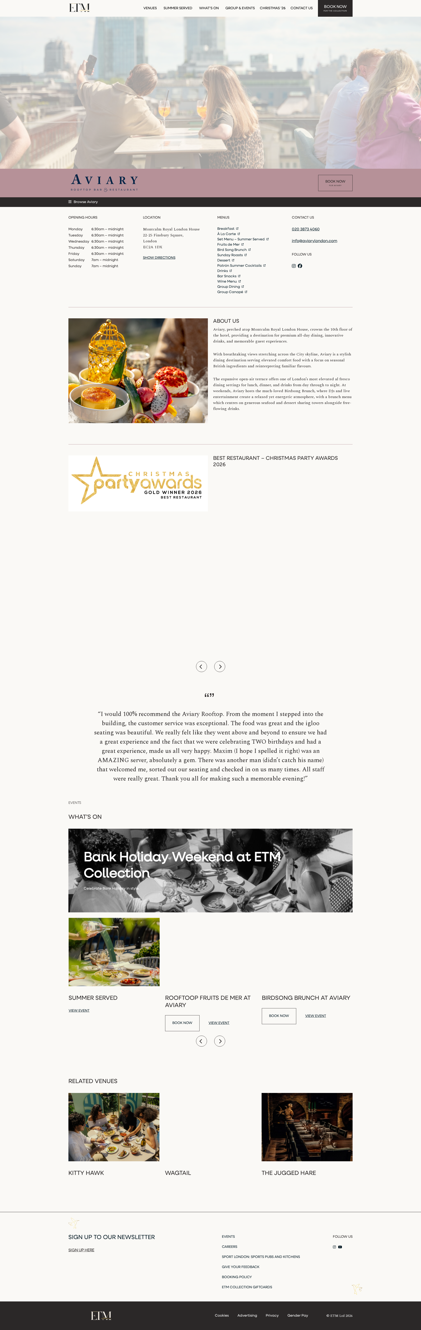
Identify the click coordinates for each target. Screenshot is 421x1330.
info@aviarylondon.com (314, 241)
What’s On (209, 8)
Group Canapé (230, 292)
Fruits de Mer (229, 244)
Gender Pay (297, 1315)
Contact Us (302, 8)
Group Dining (229, 287)
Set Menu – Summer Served (241, 239)
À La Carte (227, 234)
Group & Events (240, 8)
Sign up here (81, 1250)
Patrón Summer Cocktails (239, 266)
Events (228, 1237)
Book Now (335, 8)
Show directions (159, 258)
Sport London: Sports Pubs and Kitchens (261, 1257)
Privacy (272, 1315)
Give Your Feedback (240, 1267)
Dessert (224, 260)
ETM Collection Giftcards (247, 1287)
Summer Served (178, 8)
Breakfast (226, 229)
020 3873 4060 (306, 230)
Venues (150, 8)
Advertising (247, 1315)
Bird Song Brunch (232, 250)
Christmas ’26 (272, 8)
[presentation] (201, 666)
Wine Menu (227, 281)
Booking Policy (237, 1277)
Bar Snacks (227, 276)
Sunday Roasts (230, 255)
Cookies (222, 1315)
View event (79, 1011)
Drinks (223, 271)
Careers (229, 1247)
